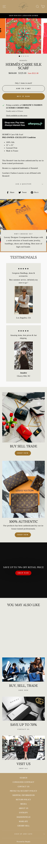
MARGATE (23, 821)
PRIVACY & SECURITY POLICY (23, 791)
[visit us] (23, 748)
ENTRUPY (23, 813)
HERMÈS (23, 60)
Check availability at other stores (16, 115)
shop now (22, 453)
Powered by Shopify (23, 842)
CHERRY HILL (23, 826)
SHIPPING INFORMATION (23, 795)
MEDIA (23, 804)
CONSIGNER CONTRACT (23, 782)
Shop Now (22, 534)
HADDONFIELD (23, 817)
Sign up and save (23, 834)
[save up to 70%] (23, 709)
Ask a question (24, 184)
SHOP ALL (23, 768)
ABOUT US (23, 808)
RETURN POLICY (23, 800)
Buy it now (23, 96)
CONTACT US (23, 787)
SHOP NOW (23, 573)
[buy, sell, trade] (23, 669)
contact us (23, 729)
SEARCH (23, 778)
